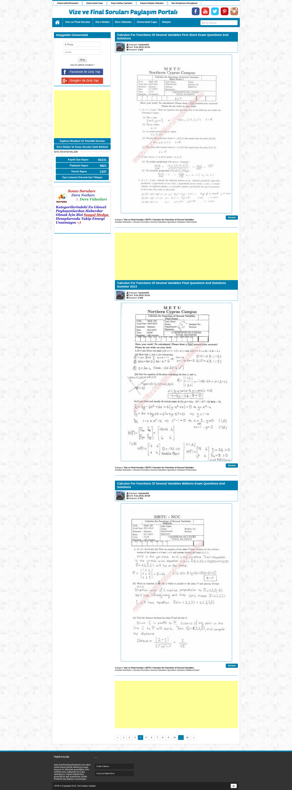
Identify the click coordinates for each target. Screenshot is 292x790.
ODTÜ (148, 219)
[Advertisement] (82, 114)
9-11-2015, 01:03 (142, 47)
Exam (194, 222)
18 (187, 737)
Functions (145, 222)
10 (174, 737)
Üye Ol (73, 65)
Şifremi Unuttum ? (86, 65)
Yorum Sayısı (79, 171)
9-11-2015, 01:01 (142, 295)
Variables (162, 222)
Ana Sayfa (57, 22)
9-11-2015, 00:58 (142, 496)
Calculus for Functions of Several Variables (173, 219)
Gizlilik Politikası (102, 766)
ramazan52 (143, 44)
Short (188, 222)
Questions (172, 222)
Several (154, 222)
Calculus (136, 222)
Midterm (190, 670)
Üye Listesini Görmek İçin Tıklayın (82, 177)
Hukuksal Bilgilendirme (105, 773)
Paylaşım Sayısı (79, 165)
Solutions (181, 222)
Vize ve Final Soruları (134, 219)
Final (188, 470)
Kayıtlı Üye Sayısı (78, 159)
